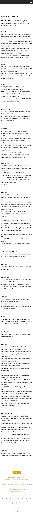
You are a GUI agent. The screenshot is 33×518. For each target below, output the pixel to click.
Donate (16, 472)
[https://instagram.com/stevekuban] (30, 498)
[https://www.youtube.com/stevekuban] (16, 502)
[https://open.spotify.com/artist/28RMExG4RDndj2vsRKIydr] (10, 498)
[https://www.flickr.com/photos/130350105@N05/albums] (26, 498)
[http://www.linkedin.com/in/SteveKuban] (18, 498)
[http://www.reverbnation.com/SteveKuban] (14, 498)
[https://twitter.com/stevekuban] (22, 498)
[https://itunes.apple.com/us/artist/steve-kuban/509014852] (6, 498)
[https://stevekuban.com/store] (20, 502)
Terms (16, 511)
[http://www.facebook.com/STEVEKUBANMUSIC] (12, 502)
